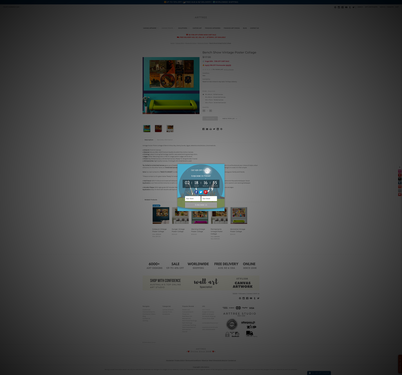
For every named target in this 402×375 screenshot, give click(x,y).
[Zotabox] (223, 209)
